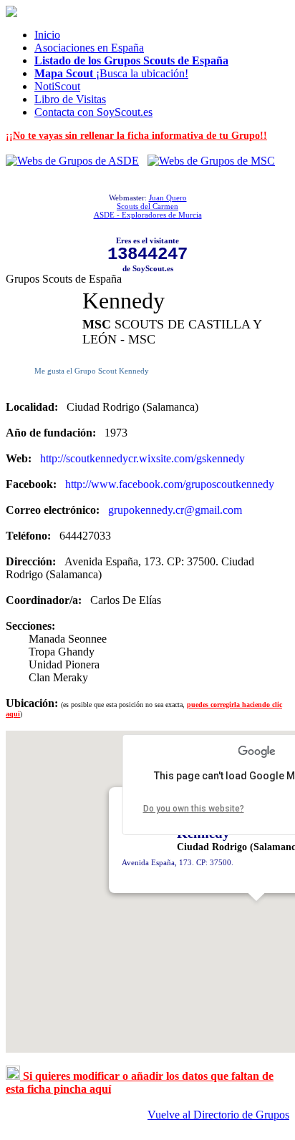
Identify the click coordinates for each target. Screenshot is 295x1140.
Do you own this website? (193, 809)
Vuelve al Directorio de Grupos (218, 1115)
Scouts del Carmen (147, 206)
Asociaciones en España (89, 48)
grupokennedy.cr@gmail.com (175, 510)
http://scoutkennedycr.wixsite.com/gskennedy (142, 458)
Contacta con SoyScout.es (93, 112)
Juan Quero (168, 197)
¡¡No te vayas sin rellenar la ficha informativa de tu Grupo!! (136, 135)
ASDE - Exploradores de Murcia (148, 214)
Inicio (47, 35)
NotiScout (57, 86)
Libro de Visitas (70, 99)
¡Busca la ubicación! (111, 73)
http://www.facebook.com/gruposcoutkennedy (169, 484)
